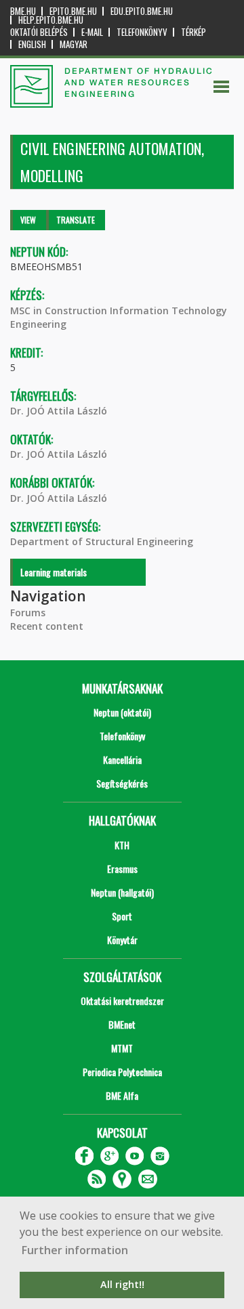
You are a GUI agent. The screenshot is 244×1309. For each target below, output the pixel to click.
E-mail (92, 32)
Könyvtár (122, 939)
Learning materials (53, 572)
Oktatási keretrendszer (122, 1000)
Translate (75, 220)
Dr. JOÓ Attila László (58, 410)
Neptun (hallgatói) (122, 892)
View (28, 220)
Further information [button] (75, 1250)
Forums (27, 612)
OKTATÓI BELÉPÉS (39, 32)
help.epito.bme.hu (50, 20)
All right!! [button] (122, 1284)
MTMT (122, 1048)
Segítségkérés (122, 783)
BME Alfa (122, 1095)
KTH (122, 845)
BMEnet (122, 1024)
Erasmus (122, 868)
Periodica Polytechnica (122, 1072)
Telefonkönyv (142, 32)
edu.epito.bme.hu (141, 11)
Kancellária (122, 759)
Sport (122, 916)
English (32, 44)
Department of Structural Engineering (101, 541)
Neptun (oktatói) (122, 712)
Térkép (193, 32)
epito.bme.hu (73, 11)
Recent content (46, 626)
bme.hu (23, 11)
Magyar (73, 44)
